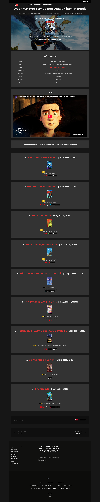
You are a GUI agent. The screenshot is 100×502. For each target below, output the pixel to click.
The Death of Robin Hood (17, 465)
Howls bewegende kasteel (41, 244)
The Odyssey (14, 449)
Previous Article (22, 431)
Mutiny (12, 460)
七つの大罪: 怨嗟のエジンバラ (41, 302)
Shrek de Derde (41, 215)
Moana (12, 461)
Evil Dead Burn (14, 458)
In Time (20, 433)
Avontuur (57, 67)
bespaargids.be (64, 488)
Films (30, 5)
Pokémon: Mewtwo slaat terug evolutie (42, 330)
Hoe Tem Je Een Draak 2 (42, 186)
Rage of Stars (14, 454)
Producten (47, 5)
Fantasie (63, 67)
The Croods (42, 388)
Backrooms (13, 453)
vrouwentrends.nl (51, 488)
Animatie (52, 67)
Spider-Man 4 (14, 456)
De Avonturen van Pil (42, 359)
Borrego (79, 433)
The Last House (14, 451)
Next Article (78, 431)
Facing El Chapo (14, 463)
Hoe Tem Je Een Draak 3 (43, 157)
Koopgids (37, 5)
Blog (24, 5)
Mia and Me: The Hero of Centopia (41, 273)
